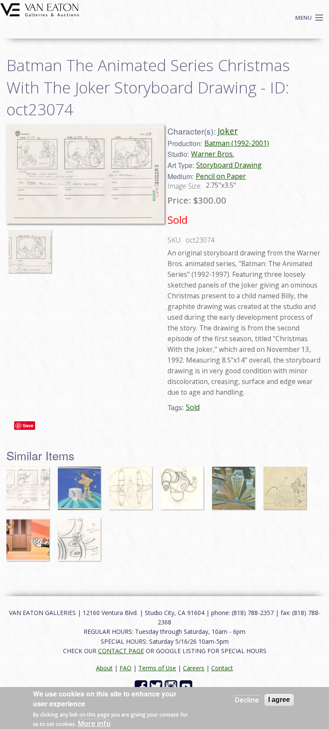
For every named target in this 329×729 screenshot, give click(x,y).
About (104, 668)
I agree (279, 699)
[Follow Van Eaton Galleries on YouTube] (186, 686)
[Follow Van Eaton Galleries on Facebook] (142, 686)
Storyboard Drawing (229, 165)
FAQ (126, 668)
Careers (193, 668)
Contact (222, 668)
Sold (193, 407)
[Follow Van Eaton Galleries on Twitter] (157, 686)
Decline (247, 700)
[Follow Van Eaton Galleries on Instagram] (171, 686)
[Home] (39, 9)
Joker (228, 131)
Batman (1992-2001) (236, 143)
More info (94, 723)
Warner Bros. (212, 154)
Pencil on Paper (221, 176)
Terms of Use (157, 668)
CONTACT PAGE (121, 651)
